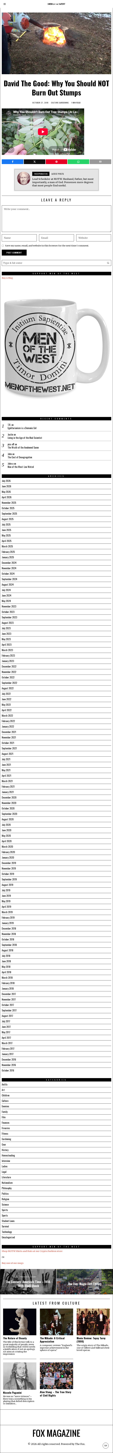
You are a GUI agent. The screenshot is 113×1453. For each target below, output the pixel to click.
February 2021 (8, 786)
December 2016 (9, 1059)
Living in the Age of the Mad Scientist (25, 437)
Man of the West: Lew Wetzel (21, 466)
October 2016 (8, 1070)
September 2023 (9, 617)
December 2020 (9, 797)
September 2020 (9, 814)
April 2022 (6, 710)
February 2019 (8, 917)
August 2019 (7, 885)
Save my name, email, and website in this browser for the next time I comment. (47, 245)
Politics (5, 1193)
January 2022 (8, 726)
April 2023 (6, 644)
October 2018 (8, 939)
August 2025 (8, 519)
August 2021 (7, 754)
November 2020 (9, 803)
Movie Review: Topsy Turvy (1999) (91, 1339)
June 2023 (6, 633)
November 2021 (9, 737)
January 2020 (8, 857)
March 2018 (7, 977)
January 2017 (8, 1054)
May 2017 (6, 1032)
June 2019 (6, 896)
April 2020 (7, 841)
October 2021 (8, 743)
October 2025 (8, 508)
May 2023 (6, 639)
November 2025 (9, 502)
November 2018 (9, 934)
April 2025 (6, 541)
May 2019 (6, 901)
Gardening (64, 103)
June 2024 (6, 595)
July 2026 (6, 481)
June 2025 (6, 530)
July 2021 (6, 759)
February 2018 (8, 983)
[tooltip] (12, 161)
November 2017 (9, 999)
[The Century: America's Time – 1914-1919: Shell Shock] (28, 1281)
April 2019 (6, 906)
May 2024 (6, 601)
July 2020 (6, 825)
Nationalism (7, 1182)
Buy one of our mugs (13, 1263)
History (5, 1150)
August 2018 (7, 950)
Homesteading (8, 1155)
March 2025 (7, 546)
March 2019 (7, 912)
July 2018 (6, 956)
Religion (5, 1199)
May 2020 (6, 835)
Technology (7, 1232)
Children (5, 1095)
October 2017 (8, 1005)
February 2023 (8, 655)
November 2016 (9, 1065)
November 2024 (9, 568)
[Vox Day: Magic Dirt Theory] (85, 1281)
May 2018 (6, 966)
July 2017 (6, 1021)
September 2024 (9, 579)
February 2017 (8, 1048)
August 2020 (8, 819)
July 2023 (6, 628)
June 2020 (6, 830)
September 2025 (9, 513)
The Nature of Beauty (15, 1338)
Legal (4, 1172)
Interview (6, 1161)
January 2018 (8, 988)
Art (3, 1090)
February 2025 (8, 552)
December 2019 (9, 863)
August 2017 (7, 1016)
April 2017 (6, 1037)
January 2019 (8, 923)
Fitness (5, 1133)
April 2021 (6, 775)
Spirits (5, 1210)
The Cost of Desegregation (20, 457)
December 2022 (9, 666)
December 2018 (9, 928)
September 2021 (9, 748)
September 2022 (9, 683)
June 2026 (6, 486)
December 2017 (9, 994)
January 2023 (8, 661)
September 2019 (9, 879)
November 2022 (9, 672)
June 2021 (6, 764)
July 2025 (6, 524)
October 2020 (8, 808)
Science (5, 1204)
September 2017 (9, 1010)
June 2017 (6, 1027)
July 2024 (6, 590)
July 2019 (6, 890)
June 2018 (6, 961)
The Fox (80, 1444)
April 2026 (6, 497)
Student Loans (8, 1221)
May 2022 (6, 704)
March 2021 (7, 781)
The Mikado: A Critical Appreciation (52, 1339)
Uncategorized (8, 1237)
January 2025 (8, 557)
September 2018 (9, 945)
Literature (6, 1177)
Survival (5, 1226)
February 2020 (8, 852)
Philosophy (6, 1188)
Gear (4, 1144)
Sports (5, 1215)
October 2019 (8, 874)
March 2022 (7, 715)
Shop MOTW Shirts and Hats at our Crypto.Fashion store (32, 1251)
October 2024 (8, 573)
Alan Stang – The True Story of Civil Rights (55, 1393)
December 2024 (9, 562)
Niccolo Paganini (12, 1392)
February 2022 (8, 721)
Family (5, 1112)
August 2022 (8, 688)
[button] (108, 263)
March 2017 (7, 1043)
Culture (55, 103)
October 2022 (8, 677)
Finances (5, 1122)
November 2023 (9, 606)
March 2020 (7, 846)
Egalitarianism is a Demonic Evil (22, 428)
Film (4, 1117)
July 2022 (6, 694)
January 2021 (8, 792)
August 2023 (8, 623)
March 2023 (7, 650)
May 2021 (6, 770)
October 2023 (8, 612)
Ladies (5, 1166)
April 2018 (6, 972)
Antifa (4, 1084)
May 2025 (6, 535)
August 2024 (8, 584)
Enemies (5, 1106)
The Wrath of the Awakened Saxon (23, 447)
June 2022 (6, 699)
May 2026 (6, 492)
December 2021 (9, 732)
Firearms (6, 1128)
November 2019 (9, 868)
